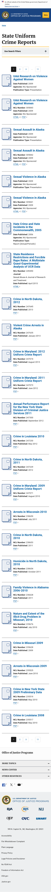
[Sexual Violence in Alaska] (6, 186)
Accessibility (6, 836)
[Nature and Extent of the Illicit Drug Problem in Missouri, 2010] (6, 623)
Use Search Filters (12, 51)
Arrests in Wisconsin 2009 (30, 666)
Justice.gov (6, 882)
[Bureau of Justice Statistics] (25, 812)
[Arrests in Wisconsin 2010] (6, 521)
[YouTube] (20, 785)
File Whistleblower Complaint (13, 841)
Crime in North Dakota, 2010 (28, 536)
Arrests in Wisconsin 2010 (30, 512)
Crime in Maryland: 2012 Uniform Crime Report (29, 353)
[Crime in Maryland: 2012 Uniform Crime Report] (6, 361)
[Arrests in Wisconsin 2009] (6, 676)
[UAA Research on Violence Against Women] (6, 86)
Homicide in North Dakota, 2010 (30, 563)
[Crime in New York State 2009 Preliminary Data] (6, 699)
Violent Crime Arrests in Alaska (28, 327)
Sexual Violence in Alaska (29, 176)
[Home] (26, 15)
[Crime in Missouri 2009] (6, 652)
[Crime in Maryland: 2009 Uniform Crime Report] (6, 495)
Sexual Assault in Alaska (28, 129)
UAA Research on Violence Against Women (30, 78)
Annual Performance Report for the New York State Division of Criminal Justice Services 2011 (31, 408)
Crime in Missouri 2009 (28, 643)
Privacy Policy (6, 853)
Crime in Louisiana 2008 (28, 715)
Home (4, 25)
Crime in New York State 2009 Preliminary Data (28, 690)
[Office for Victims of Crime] (25, 820)
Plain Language (7, 847)
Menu (46, 15)
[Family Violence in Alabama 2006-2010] (6, 597)
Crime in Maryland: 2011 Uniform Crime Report (29, 379)
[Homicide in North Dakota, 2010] (6, 571)
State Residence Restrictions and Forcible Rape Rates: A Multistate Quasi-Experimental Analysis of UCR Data (29, 260)
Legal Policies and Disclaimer (13, 859)
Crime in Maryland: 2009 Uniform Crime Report (29, 487)
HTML (16, 117)
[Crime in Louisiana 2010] (6, 446)
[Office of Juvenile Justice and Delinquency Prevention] (10, 821)
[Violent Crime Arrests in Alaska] (6, 335)
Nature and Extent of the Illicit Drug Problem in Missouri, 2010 (28, 617)
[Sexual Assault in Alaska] (6, 139)
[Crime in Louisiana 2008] (6, 725)
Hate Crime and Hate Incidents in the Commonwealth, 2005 (27, 227)
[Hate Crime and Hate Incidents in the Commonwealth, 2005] (6, 233)
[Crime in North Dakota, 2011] (6, 469)
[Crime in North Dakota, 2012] (6, 309)
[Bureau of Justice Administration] (10, 811)
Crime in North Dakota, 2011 (28, 461)
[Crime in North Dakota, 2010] (6, 544)
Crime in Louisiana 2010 (28, 436)
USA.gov (4, 876)
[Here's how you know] (25, 4)
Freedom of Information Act (12, 870)
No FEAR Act (6, 864)
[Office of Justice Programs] (5, 15)
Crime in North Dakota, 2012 (28, 300)
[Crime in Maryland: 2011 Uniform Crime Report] (6, 387)
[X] (12, 785)
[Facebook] (4, 785)
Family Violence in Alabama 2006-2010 (31, 589)
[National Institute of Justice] (41, 811)
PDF (24, 117)
